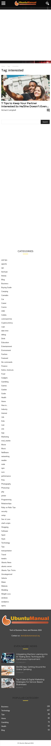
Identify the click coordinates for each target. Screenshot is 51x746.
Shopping (4, 527)
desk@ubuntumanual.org (30, 636)
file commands (6, 362)
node (3, 464)
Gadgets (4, 378)
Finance (4, 366)
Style (3, 539)
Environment (6, 350)
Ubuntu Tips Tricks (8, 570)
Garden (4, 390)
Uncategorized (6, 574)
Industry (4, 409)
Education (5, 342)
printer (3, 496)
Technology (5, 543)
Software (4, 531)
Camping (4, 291)
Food (3, 374)
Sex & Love (5, 519)
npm (3, 468)
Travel (3, 555)
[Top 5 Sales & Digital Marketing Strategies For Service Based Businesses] (7, 683)
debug (3, 335)
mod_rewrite (5, 441)
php (2, 492)
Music (3, 449)
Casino (4, 307)
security (4, 511)
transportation (6, 551)
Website (4, 586)
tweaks (4, 559)
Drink (3, 339)
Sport (3, 535)
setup (3, 515)
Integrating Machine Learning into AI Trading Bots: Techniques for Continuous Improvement (32, 656)
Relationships (6, 504)
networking (5, 456)
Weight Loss (6, 594)
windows (4, 598)
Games (4, 386)
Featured (4, 358)
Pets (3, 480)
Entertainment (6, 346)
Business (4, 284)
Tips (3, 547)
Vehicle (4, 578)
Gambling (4, 382)
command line (6, 319)
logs (2, 433)
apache (4, 264)
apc (2, 268)
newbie (4, 460)
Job (2, 417)
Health (3, 397)
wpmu (3, 606)
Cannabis (4, 295)
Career (3, 303)
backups (4, 272)
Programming (6, 500)
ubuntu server (6, 566)
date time (4, 331)
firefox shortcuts (7, 370)
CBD (3, 311)
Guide (3, 394)
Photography (6, 484)
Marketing (5, 437)
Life (2, 429)
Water (3, 582)
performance (6, 476)
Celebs (4, 315)
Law (2, 425)
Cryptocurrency (7, 323)
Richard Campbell (8, 110)
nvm (3, 472)
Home (3, 66)
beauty (3, 276)
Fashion (4, 354)
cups (3, 327)
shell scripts (5, 523)
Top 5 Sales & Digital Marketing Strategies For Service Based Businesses (30, 682)
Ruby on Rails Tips (8, 507)
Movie (3, 445)
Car (2, 299)
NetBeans (5, 452)
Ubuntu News (6, 562)
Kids (3, 421)
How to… (4, 405)
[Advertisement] (25, 35)
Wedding (4, 590)
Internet (4, 413)
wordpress (5, 602)
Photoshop (5, 488)
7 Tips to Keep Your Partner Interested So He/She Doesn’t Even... (25, 105)
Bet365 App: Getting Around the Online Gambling (31, 668)
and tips (4, 260)
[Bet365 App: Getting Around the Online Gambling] (7, 671)
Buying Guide (6, 287)
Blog (3, 280)
